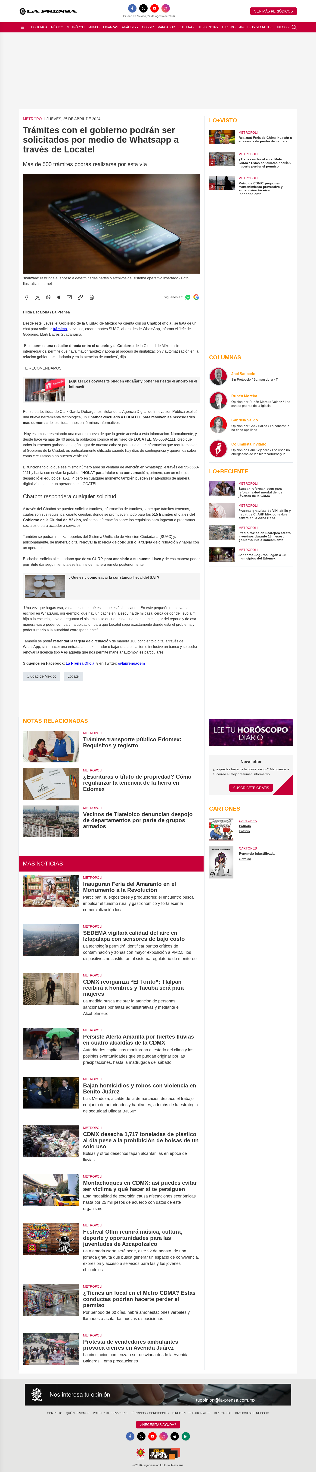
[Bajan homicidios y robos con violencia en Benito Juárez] (51, 1098)
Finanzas (110, 27)
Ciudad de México (41, 676)
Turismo (228, 27)
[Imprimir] (91, 297)
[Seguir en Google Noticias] (196, 297)
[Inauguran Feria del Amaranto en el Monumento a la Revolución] (51, 897)
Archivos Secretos (256, 27)
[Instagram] (165, 8)
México (57, 27)
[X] (143, 8)
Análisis (130, 27)
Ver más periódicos (273, 11)
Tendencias (208, 27)
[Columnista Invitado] (218, 448)
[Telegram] (58, 297)
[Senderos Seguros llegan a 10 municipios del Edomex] (222, 554)
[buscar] (294, 27)
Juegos (282, 27)
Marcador (166, 27)
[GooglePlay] (186, 1436)
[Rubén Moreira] (218, 400)
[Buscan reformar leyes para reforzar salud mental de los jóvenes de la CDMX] (222, 489)
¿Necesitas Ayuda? (158, 1425)
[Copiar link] (80, 297)
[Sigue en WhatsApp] (188, 297)
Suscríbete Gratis (251, 788)
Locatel (74, 676)
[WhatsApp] (48, 297)
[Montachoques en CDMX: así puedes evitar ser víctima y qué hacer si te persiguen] (51, 1195)
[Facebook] (132, 8)
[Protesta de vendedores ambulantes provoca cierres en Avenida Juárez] (51, 1351)
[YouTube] (154, 8)
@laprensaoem (131, 663)
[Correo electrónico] (69, 297)
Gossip (148, 27)
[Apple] (174, 1436)
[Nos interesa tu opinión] (158, 1395)
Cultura (187, 27)
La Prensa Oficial (80, 663)
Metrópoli (76, 27)
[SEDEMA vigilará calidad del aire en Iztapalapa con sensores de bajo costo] (51, 945)
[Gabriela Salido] (218, 424)
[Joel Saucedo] (218, 376)
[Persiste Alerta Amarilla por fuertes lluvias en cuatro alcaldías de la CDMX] (51, 1049)
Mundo (93, 27)
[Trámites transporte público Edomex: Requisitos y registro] (51, 746)
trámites (60, 329)
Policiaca (39, 27)
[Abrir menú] (22, 27)
